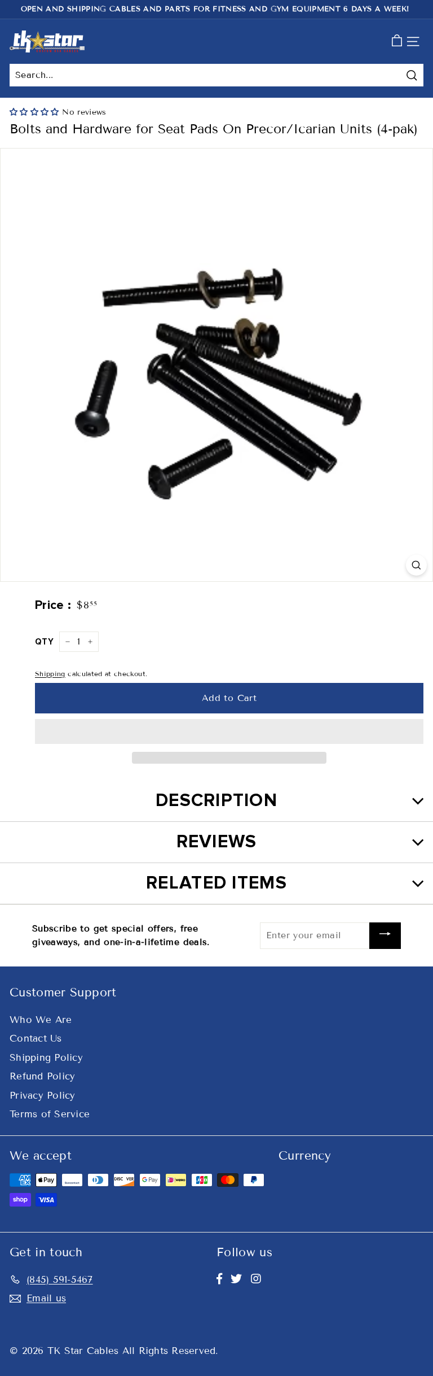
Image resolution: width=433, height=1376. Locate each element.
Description (216, 801)
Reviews (216, 842)
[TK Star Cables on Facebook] (219, 1278)
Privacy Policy (43, 1095)
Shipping (50, 673)
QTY (44, 642)
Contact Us (36, 1038)
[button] (36, 112)
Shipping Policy (46, 1058)
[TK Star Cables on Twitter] (236, 1278)
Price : (53, 605)
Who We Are (41, 1020)
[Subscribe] (385, 935)
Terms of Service (50, 1114)
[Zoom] (416, 565)
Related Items (216, 883)
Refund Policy (42, 1076)
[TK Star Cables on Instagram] (256, 1278)
